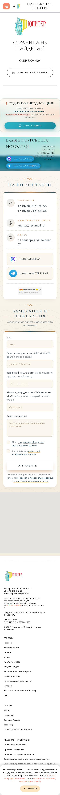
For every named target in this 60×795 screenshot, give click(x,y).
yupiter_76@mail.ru (30, 225)
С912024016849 (13, 605)
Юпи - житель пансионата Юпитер (20, 690)
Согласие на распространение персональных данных (30, 764)
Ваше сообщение (17, 415)
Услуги (7, 657)
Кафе (6, 710)
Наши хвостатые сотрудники (17, 681)
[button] (14, 6)
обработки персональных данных (35, 478)
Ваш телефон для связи (30, 374)
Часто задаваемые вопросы (17, 671)
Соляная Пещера (12, 720)
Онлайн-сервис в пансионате (18, 729)
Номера (8, 652)
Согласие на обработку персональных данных (26, 759)
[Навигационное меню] (6, 6)
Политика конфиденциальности (19, 754)
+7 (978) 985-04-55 (32, 206)
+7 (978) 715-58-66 (32, 211)
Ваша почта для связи (28, 354)
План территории (12, 676)
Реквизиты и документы (15, 744)
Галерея (8, 686)
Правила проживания (14, 749)
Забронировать (11, 647)
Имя (9, 337)
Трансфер (9, 725)
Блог (6, 695)
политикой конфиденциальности (31, 481)
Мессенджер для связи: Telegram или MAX (29, 396)
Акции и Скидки (11, 666)
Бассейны (8, 715)
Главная (8, 643)
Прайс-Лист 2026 (12, 662)
